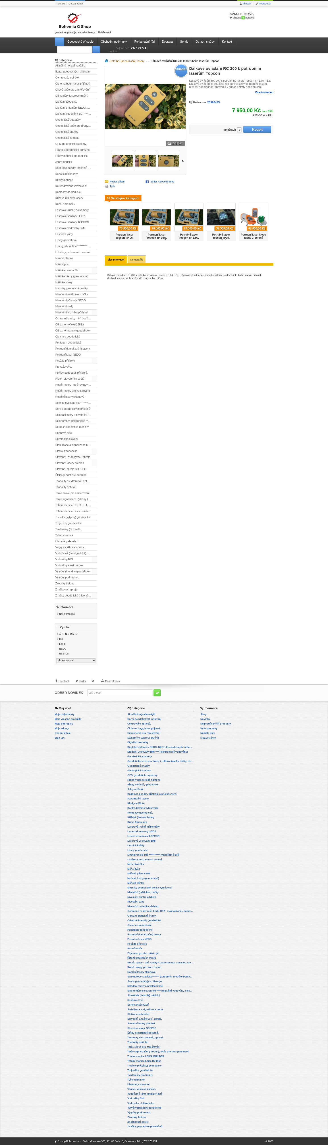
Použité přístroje (65, 360)
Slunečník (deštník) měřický (72, 427)
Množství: (230, 129)
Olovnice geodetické (67, 336)
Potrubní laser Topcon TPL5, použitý (221, 237)
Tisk (112, 186)
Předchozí (107, 160)
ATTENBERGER (68, 634)
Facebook (63, 681)
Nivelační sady (64, 306)
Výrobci (65, 627)
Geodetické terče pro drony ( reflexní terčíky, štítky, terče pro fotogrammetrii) (76, 125)
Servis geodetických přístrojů (72, 408)
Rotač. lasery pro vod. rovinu (72, 390)
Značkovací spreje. (66, 589)
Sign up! (60, 737)
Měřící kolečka (64, 258)
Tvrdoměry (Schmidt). (68, 529)
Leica (62, 643)
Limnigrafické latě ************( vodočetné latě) (76, 246)
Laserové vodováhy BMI (70, 228)
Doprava (167, 41)
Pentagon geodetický (68, 342)
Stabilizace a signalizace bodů (73, 445)
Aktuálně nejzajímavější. (70, 65)
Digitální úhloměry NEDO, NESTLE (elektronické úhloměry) (76, 107)
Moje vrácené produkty (68, 719)
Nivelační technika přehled (71, 312)
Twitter (82, 681)
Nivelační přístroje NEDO (70, 300)
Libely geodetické (66, 240)
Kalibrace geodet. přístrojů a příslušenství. (76, 168)
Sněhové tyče (63, 433)
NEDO (62, 648)
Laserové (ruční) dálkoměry (72, 210)
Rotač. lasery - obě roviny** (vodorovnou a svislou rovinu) (76, 384)
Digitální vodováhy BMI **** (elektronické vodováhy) (76, 113)
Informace (66, 607)
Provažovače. (63, 366)
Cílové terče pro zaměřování (72, 89)
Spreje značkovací (66, 439)
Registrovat (265, 3)
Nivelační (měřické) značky (71, 294)
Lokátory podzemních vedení (72, 252)
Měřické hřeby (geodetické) (71, 276)
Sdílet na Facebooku (162, 181)
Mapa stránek (76, 3)
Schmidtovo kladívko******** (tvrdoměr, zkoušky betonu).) (76, 402)
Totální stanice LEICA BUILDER (74, 505)
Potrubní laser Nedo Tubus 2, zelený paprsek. (253, 237)
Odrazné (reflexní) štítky (69, 324)
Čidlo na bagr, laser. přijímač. (72, 83)
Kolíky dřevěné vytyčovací (71, 186)
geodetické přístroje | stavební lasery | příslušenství (83, 32)
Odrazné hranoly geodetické (72, 330)
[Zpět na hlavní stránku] (107, 61)
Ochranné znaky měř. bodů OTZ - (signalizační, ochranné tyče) (76, 318)
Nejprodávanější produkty (215, 723)
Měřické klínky (64, 282)
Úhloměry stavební (66, 541)
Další (184, 160)
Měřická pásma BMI (67, 270)
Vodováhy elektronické (69, 565)
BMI (61, 639)
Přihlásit (247, 3)
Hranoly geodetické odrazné (72, 149)
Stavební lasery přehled (69, 463)
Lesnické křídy (64, 234)
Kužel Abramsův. (65, 204)
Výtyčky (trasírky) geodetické (72, 571)
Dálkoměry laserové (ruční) (71, 95)
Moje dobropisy (64, 723)
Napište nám (207, 733)
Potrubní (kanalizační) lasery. (72, 348)
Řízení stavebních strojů (69, 378)
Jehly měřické (63, 162)
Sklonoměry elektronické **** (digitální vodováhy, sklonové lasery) (76, 420)
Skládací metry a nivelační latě (73, 414)
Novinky (205, 719)
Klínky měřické (64, 180)
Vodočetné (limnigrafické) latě (73, 553)
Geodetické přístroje (80, 41)
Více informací (264, 92)
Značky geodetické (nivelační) (73, 595)
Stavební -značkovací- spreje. (73, 457)
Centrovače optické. (67, 77)
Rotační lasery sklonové (69, 396)
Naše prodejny (67, 614)
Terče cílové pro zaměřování (72, 493)
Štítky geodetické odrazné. (71, 475)
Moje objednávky (65, 714)
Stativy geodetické (66, 451)
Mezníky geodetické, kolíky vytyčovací (76, 288)
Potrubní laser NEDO (68, 354)
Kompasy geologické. (68, 192)
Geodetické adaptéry (68, 119)
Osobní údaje (63, 733)
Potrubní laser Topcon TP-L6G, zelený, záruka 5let (189, 237)
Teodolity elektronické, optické (73, 481)
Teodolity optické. (65, 487)
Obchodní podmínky (114, 41)
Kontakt (60, 3)
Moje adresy (62, 728)
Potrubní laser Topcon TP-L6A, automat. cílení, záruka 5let (157, 239)
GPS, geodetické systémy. (71, 143)
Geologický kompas (67, 137)
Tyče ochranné (64, 535)
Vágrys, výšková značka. (70, 547)
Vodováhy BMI (64, 559)
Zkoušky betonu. (65, 583)
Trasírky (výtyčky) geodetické (72, 517)
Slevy (203, 714)
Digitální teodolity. (66, 101)
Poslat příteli (117, 181)
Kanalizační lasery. (66, 174)
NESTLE (64, 653)
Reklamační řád (144, 41)
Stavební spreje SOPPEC (70, 469)
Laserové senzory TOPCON (72, 222)
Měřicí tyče (61, 264)
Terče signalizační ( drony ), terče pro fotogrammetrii (76, 499)
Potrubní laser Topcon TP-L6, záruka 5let (124, 237)
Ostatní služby (205, 41)
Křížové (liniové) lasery (69, 198)
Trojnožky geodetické (68, 523)
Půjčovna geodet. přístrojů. (71, 372)
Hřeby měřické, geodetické (71, 155)
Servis (184, 41)
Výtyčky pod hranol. (67, 577)
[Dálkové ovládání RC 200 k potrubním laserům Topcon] (122, 160)
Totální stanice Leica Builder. (72, 511)
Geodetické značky (66, 131)
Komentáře (136, 259)
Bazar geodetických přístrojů (72, 71)
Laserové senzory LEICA (70, 216)
